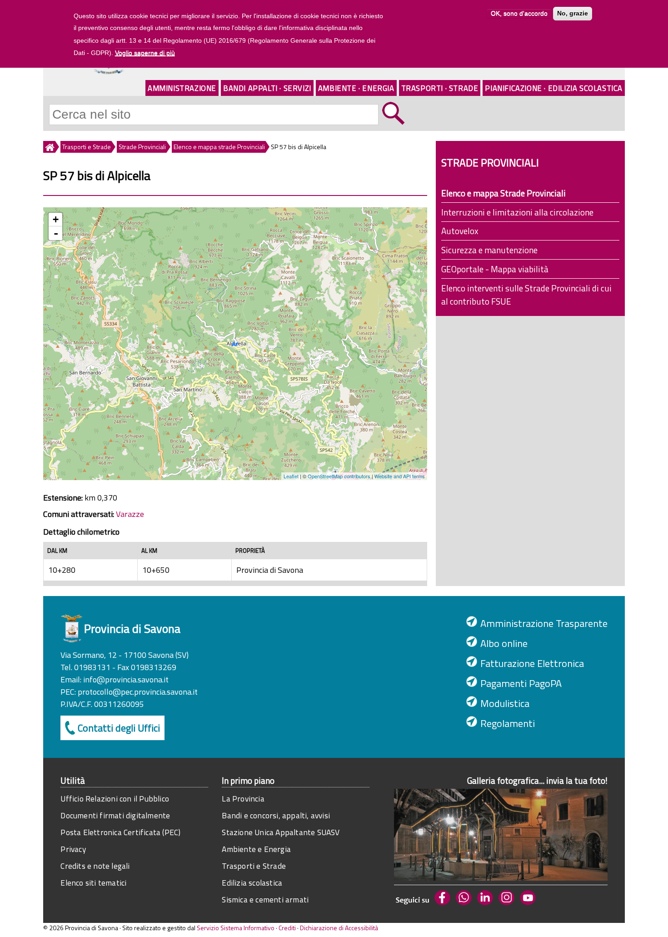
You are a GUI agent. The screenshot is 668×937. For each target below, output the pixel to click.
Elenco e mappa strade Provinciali (219, 146)
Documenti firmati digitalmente (115, 815)
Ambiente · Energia (356, 88)
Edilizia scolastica (252, 883)
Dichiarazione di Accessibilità (339, 927)
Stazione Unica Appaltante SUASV (280, 832)
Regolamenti (507, 723)
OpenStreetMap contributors (339, 476)
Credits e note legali (95, 866)
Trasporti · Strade (440, 88)
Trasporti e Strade (86, 146)
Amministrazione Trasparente (544, 623)
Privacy (72, 849)
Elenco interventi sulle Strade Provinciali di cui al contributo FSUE (526, 294)
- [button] (56, 233)
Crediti (287, 927)
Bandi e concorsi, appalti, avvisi (276, 815)
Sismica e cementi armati (265, 899)
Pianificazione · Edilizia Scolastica (554, 88)
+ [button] (56, 219)
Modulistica (504, 703)
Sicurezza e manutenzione (489, 249)
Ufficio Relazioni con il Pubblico (114, 798)
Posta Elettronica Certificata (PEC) (120, 832)
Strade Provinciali (142, 146)
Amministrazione (182, 88)
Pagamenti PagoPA (521, 683)
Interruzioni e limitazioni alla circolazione (517, 212)
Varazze (130, 514)
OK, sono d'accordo (519, 13)
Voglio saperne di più (145, 52)
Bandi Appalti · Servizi (267, 88)
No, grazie (572, 13)
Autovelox (460, 230)
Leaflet (291, 476)
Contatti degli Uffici (119, 728)
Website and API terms (399, 476)
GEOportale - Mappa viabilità (494, 269)
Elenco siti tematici (93, 883)
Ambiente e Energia (256, 849)
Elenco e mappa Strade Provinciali (503, 193)
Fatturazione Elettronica (532, 663)
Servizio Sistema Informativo (235, 927)
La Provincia (243, 798)
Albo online (504, 643)
